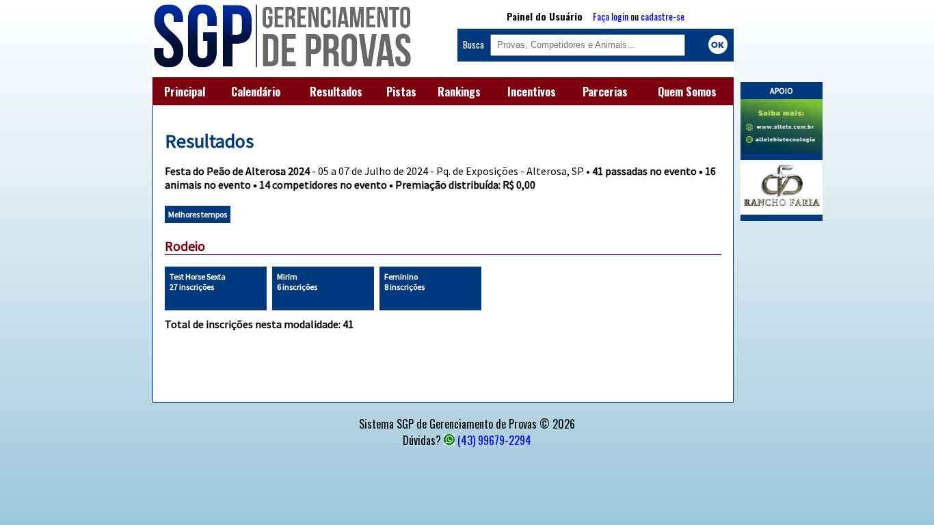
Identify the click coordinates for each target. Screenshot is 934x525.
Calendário (255, 91)
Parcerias (605, 91)
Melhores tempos (197, 214)
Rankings (459, 91)
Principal (184, 91)
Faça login (610, 16)
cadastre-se (662, 16)
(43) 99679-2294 (494, 440)
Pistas (401, 91)
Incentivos (531, 91)
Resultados (336, 91)
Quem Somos (687, 91)
